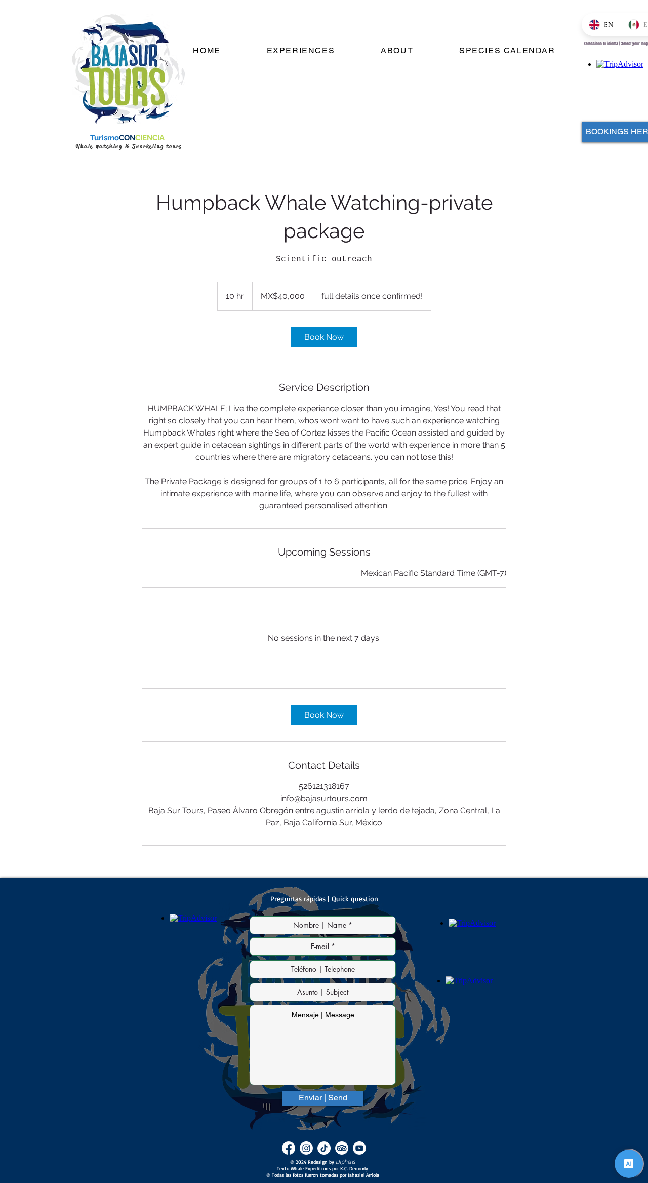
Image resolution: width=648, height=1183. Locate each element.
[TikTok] (324, 1148)
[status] (433, 573)
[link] (324, 337)
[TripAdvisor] (341, 1148)
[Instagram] (306, 1148)
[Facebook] (288, 1148)
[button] (300, 51)
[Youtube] (359, 1148)
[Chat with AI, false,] (629, 1164)
